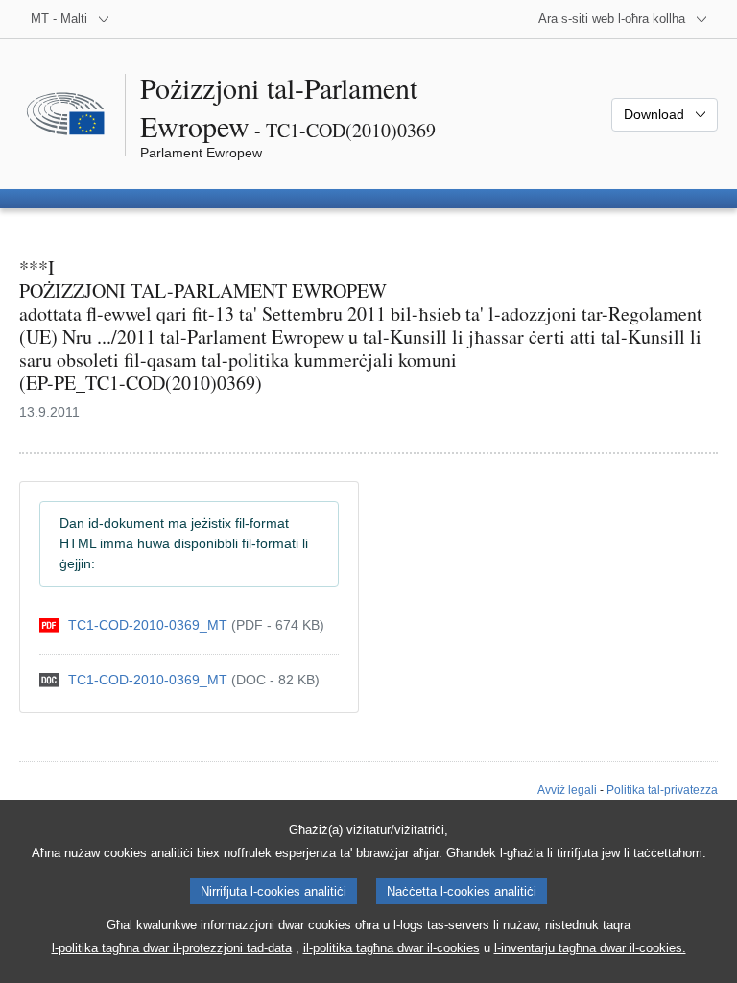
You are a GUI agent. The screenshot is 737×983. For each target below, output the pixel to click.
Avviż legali (567, 790)
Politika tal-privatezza (662, 790)
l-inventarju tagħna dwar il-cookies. (590, 948)
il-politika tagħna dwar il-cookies (391, 948)
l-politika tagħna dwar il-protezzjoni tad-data (172, 948)
